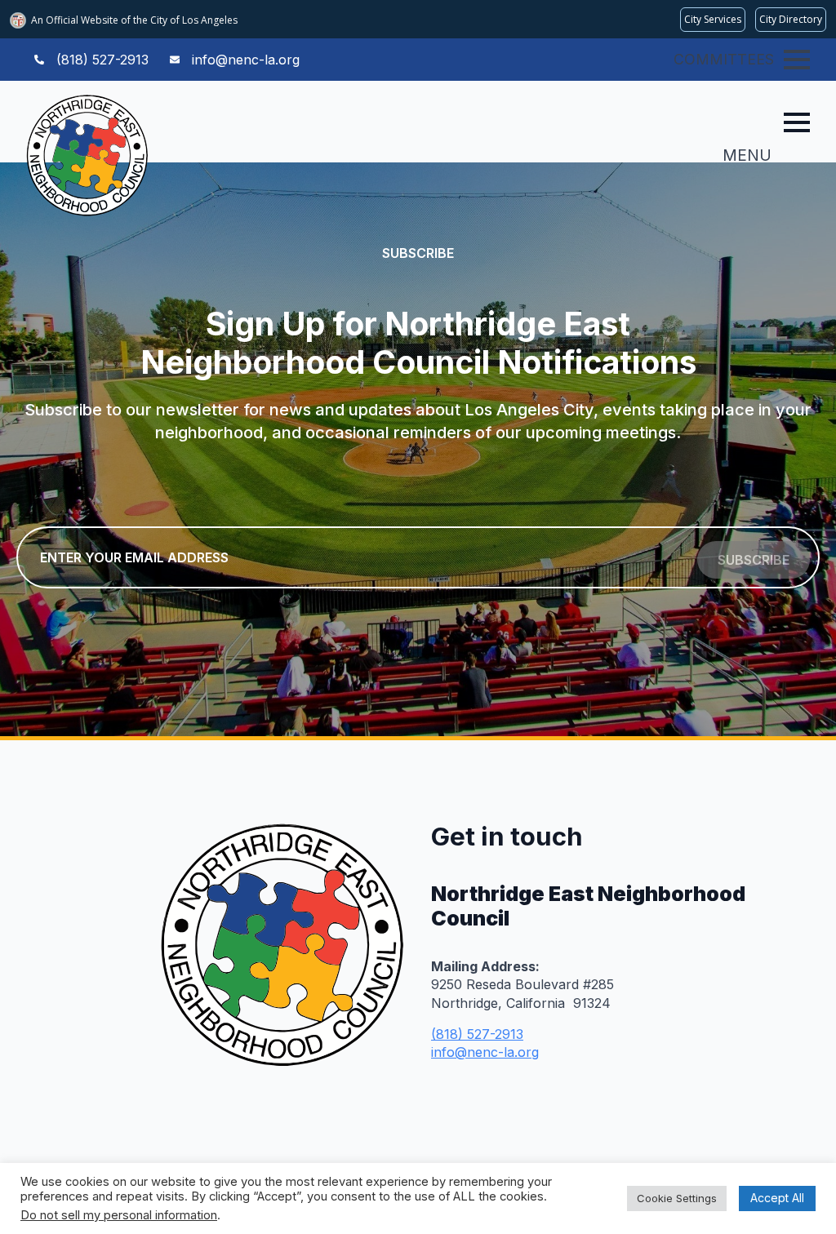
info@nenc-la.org (485, 1052)
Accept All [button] (777, 1198)
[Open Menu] (797, 60)
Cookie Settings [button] (677, 1198)
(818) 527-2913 (477, 1034)
